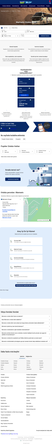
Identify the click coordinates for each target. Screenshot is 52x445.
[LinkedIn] (37, 433)
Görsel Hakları (4, 417)
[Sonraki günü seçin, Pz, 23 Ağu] (18, 36)
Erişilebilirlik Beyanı (38, 438)
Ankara (2, 365)
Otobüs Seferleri (5, 377)
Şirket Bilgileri (30, 438)
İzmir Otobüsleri (30, 383)
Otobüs (13, 11)
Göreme (28, 363)
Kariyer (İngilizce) (5, 406)
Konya (15, 365)
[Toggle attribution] (50, 220)
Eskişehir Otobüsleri (31, 391)
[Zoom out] (50, 201)
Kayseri (15, 363)
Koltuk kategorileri (31, 409)
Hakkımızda (4, 403)
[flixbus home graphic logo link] (26, 2)
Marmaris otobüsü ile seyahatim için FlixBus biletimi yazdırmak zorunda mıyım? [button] (22, 338)
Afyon (15, 369)
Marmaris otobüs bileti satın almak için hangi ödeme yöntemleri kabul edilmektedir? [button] (23, 323)
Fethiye (28, 361)
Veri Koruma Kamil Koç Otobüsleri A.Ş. (19, 438)
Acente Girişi (4, 426)
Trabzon (41, 367)
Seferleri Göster (45, 36)
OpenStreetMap (46, 220)
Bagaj (27, 412)
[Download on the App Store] (14, 434)
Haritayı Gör (24, 95)
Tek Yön (5, 27)
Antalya (15, 361)
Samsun (28, 367)
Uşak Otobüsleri (30, 394)
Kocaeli (41, 365)
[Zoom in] (50, 199)
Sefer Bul (3, 380)
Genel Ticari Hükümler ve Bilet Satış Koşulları (12, 412)
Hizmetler (28, 403)
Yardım (28, 400)
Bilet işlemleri (29, 406)
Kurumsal (3, 400)
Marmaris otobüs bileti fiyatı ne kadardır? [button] (12, 316)
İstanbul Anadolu (5, 363)
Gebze (28, 365)
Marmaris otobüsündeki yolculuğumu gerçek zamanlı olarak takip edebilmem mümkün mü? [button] (25, 341)
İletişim (28, 415)
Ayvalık (41, 361)
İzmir (2, 367)
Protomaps (40, 220)
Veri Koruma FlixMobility (29, 437)
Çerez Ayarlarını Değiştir (27, 440)
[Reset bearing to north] (50, 203)
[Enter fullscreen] (50, 206)
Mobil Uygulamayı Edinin (7, 386)
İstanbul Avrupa (4, 361)
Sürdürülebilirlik (4, 420)
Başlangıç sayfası (5, 11)
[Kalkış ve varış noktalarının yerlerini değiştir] (26, 31)
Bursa (2, 369)
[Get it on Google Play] (5, 434)
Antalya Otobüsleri (31, 386)
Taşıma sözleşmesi (5, 415)
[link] (26, 175)
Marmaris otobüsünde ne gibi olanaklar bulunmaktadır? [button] (16, 329)
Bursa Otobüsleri (30, 380)
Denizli (15, 367)
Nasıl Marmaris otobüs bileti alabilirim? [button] (12, 319)
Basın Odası (4, 409)
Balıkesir (41, 363)
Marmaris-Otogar (6, 217)
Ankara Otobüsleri (30, 377)
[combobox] (14, 31)
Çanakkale (29, 369)
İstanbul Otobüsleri (31, 388)
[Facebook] (36, 433)
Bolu (40, 369)
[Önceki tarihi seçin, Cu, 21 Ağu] (16, 36)
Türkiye (18, 11)
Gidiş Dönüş (14, 27)
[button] (11, 199)
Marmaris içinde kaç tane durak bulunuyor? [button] (13, 326)
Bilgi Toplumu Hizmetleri (7, 423)
